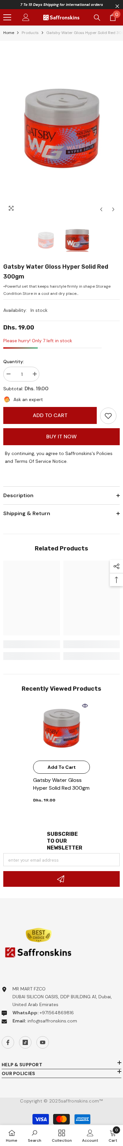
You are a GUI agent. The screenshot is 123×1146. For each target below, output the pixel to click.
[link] (108, 416)
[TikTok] (25, 1042)
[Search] (97, 18)
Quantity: (13, 361)
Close (117, 6)
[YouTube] (42, 1042)
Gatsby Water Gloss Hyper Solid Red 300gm (61, 784)
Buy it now (61, 436)
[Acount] (26, 17)
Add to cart (50, 415)
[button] (101, 209)
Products (30, 32)
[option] (61, 130)
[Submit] (61, 879)
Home (8, 32)
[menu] (7, 17)
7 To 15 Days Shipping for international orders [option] (61, 4)
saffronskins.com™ (82, 1101)
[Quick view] (85, 706)
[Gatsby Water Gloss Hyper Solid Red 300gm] (61, 729)
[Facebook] (8, 1042)
